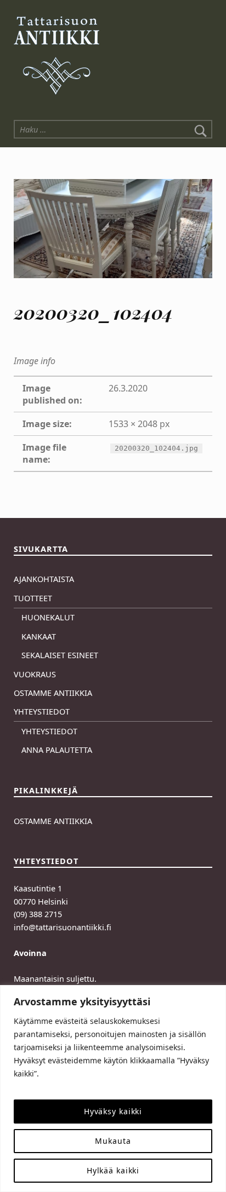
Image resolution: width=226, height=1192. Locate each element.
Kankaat (38, 636)
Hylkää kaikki (113, 1170)
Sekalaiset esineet (59, 655)
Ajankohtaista (44, 579)
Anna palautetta (56, 750)
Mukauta (113, 1141)
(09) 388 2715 (38, 914)
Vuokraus (35, 674)
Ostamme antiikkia (53, 693)
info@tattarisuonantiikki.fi (62, 927)
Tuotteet (33, 598)
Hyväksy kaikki (113, 1111)
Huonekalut (48, 617)
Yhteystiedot (42, 711)
